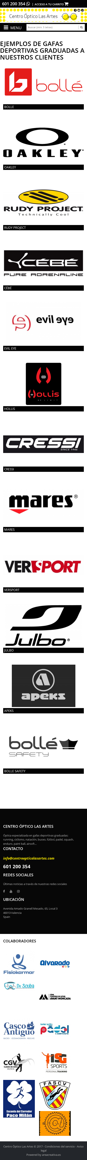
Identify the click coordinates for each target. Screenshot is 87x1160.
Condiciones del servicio (60, 1146)
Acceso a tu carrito (49, 4)
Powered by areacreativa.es (43, 1155)
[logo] (43, 15)
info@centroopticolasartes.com (28, 858)
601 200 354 (14, 4)
